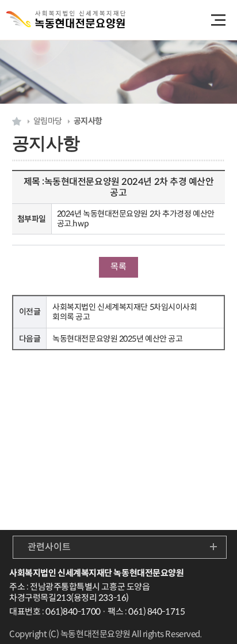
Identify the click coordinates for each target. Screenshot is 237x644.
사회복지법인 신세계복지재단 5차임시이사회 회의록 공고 (124, 312)
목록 (118, 266)
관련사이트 (49, 547)
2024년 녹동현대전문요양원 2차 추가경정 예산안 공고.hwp (136, 219)
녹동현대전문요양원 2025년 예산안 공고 (117, 339)
